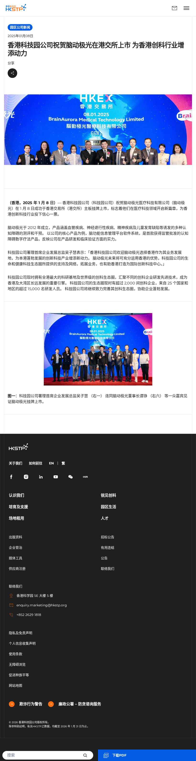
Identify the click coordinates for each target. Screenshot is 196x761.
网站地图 (15, 685)
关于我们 (15, 463)
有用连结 (107, 547)
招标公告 (107, 537)
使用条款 (15, 654)
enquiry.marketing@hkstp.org (41, 605)
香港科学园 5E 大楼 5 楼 (34, 595)
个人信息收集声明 (22, 643)
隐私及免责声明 (20, 633)
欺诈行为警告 (30, 704)
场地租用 (16, 518)
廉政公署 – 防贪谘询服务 (80, 704)
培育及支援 (18, 507)
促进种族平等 (19, 675)
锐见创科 (108, 495)
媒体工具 (15, 558)
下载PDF (119, 755)
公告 (104, 558)
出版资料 (15, 537)
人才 (105, 518)
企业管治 (15, 547)
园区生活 (108, 507)
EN (51, 463)
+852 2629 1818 (28, 615)
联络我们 (106, 8)
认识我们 (16, 495)
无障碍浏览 (17, 664)
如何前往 (35, 463)
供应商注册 (17, 568)
